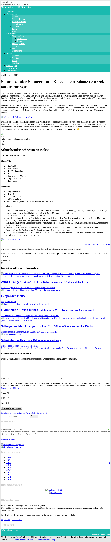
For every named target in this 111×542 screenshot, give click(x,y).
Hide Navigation (24, 7)
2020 (8, 462)
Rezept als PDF (91, 244)
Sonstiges (21, 41)
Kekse (33, 348)
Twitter (13, 413)
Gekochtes (11, 34)
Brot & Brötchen (19, 21)
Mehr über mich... (8, 440)
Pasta (14, 48)
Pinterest (29, 413)
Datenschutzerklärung (10, 388)
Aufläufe (15, 16)
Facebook (5, 413)
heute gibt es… (7, 2)
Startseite (10, 12)
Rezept (70, 348)
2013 (8, 479)
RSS (45, 413)
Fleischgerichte (18, 43)
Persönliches (11, 70)
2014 (8, 477)
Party (64, 348)
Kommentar (6, 378)
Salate (14, 60)
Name (4, 393)
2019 (8, 465)
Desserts (15, 56)
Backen (4, 348)
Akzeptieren (13, 539)
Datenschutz (17, 519)
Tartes (14, 29)
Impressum (5, 519)
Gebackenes (11, 14)
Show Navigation (8, 7)
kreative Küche (54, 348)
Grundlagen (11, 65)
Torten (14, 31)
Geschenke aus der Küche (19, 348)
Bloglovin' (37, 413)
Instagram (21, 413)
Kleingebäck (17, 24)
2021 (8, 460)
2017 (8, 470)
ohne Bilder (105, 244)
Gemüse (15, 46)
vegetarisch (78, 348)
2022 (8, 457)
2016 (8, 472)
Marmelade (22, 38)
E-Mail (5, 398)
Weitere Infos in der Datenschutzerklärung (37, 539)
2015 (8, 475)
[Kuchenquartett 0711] (55, 490)
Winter (98, 348)
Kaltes (9, 53)
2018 (8, 467)
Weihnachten (89, 348)
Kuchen (15, 26)
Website (4, 403)
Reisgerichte (17, 51)
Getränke (16, 58)
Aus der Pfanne (18, 19)
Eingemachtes (18, 36)
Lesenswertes (12, 68)
